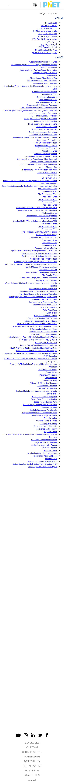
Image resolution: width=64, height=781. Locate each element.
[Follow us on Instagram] (26, 735)
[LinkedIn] (33, 735)
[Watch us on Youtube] (18, 735)
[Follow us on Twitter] (40, 735)
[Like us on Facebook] (47, 735)
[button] (6, 4)
